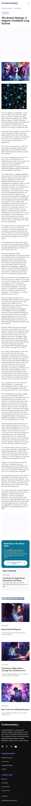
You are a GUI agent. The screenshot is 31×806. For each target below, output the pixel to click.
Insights (3, 769)
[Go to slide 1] (3, 586)
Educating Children (7, 765)
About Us (4, 779)
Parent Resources (6, 758)
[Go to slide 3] (7, 586)
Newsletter (4, 783)
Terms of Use (5, 790)
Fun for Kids (5, 761)
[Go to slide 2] (5, 586)
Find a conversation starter (14, 563)
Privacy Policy (5, 786)
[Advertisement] (15, 43)
